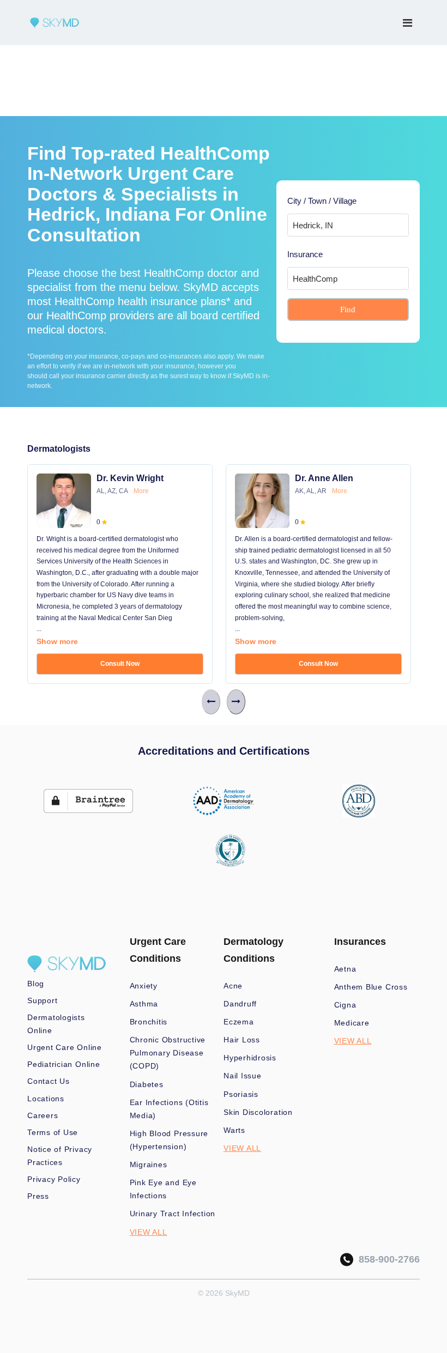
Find (347, 309)
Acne (233, 985)
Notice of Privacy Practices (59, 1156)
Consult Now (120, 664)
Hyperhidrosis (250, 1057)
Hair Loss (242, 1039)
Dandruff (240, 1003)
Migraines (148, 1164)
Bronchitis (149, 1021)
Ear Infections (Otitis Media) (169, 1109)
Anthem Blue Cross (371, 986)
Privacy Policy (54, 1179)
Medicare (352, 1022)
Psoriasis (241, 1094)
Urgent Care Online (64, 1047)
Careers (42, 1115)
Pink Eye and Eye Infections (163, 1189)
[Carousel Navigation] (223, 701)
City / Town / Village (322, 200)
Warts (234, 1130)
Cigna (345, 1004)
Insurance (305, 254)
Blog (35, 983)
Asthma (144, 1003)
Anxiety (144, 985)
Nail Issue (243, 1075)
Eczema (239, 1021)
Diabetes (147, 1084)
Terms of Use (52, 1132)
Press (38, 1196)
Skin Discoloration (258, 1112)
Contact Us (48, 1081)
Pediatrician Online (63, 1064)
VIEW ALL (148, 1232)
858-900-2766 (386, 1259)
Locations (45, 1098)
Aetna (345, 968)
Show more (57, 641)
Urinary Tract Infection (173, 1213)
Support (42, 1000)
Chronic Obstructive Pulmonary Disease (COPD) (168, 1052)
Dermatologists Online (56, 1024)
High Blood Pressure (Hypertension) (169, 1140)
